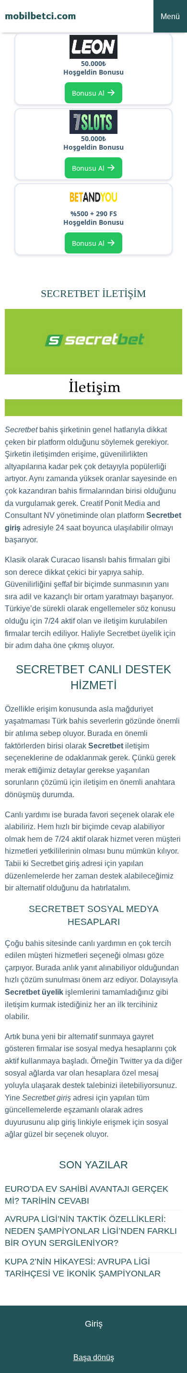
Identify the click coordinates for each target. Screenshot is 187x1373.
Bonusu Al (94, 92)
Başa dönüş (93, 1357)
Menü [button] (170, 16)
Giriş (94, 1324)
